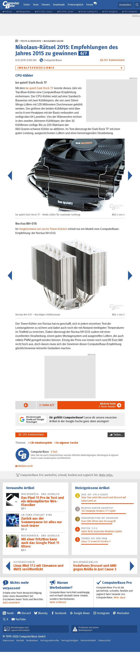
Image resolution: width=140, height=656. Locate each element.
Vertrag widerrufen (49, 640)
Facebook (60, 613)
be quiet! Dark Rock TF (40, 88)
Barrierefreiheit (88, 640)
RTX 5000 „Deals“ (45, 11)
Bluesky (43, 613)
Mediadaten (32, 640)
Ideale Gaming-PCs (89, 11)
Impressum (8, 640)
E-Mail (54, 451)
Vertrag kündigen (69, 640)
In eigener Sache (54, 41)
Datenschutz (104, 640)
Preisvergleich (75, 4)
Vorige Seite (23, 405)
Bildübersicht (25, 466)
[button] (137, 5)
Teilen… (118, 434)
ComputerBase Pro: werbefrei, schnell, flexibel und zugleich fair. (66, 475)
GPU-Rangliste (111, 11)
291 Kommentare (32, 434)
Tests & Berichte (30, 41)
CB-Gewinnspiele (41, 442)
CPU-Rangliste (130, 11)
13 (25, 529)
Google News (82, 613)
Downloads (59, 4)
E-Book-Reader (107, 405)
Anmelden (125, 4)
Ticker (26, 4)
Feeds (10, 613)
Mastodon (123, 613)
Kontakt (20, 640)
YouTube (20, 619)
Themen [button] (45, 4)
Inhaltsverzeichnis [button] (36, 67)
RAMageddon (24, 11)
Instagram (103, 613)
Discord (26, 613)
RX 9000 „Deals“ (66, 11)
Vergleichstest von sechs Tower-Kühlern (43, 229)
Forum (89, 4)
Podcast (8, 11)
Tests (36, 4)
